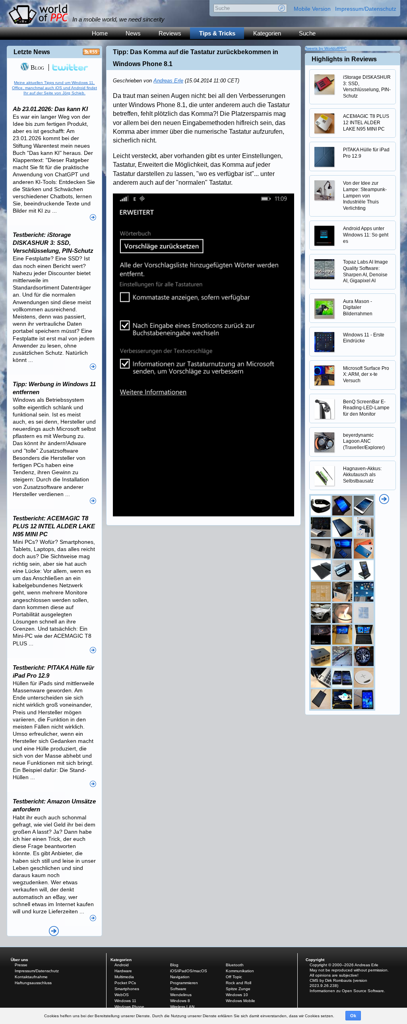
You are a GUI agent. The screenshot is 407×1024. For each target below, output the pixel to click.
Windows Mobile (240, 1001)
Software (178, 989)
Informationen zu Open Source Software (347, 991)
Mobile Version (312, 9)
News (133, 33)
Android (121, 965)
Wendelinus (181, 995)
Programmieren (184, 983)
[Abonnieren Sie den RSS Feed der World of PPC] (91, 54)
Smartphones (126, 989)
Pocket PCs (125, 983)
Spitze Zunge (238, 989)
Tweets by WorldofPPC (326, 48)
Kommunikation (240, 971)
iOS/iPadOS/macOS (188, 971)
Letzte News (32, 52)
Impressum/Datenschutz (365, 9)
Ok (353, 1015)
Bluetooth (235, 965)
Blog (36, 67)
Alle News (54, 931)
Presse (21, 965)
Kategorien (267, 33)
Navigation (180, 977)
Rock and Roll (238, 983)
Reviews (170, 33)
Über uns (19, 960)
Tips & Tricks (217, 33)
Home (100, 33)
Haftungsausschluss (33, 983)
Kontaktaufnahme (31, 977)
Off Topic (234, 977)
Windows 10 (237, 995)
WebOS (121, 995)
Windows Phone (129, 1006)
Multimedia (124, 977)
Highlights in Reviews (344, 59)
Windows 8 (180, 1001)
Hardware (123, 971)
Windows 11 (125, 1001)
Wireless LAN (182, 1006)
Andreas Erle (168, 81)
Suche (307, 33)
